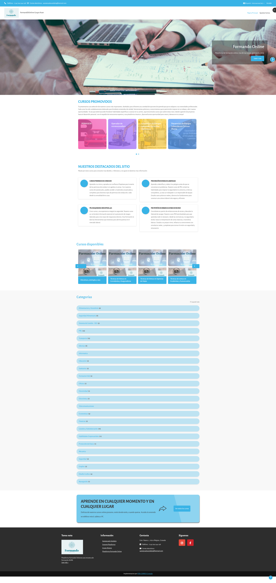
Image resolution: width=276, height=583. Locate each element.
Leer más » (64, 562)
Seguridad (82, 459)
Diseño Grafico (84, 474)
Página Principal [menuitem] (252, 13)
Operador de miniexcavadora (118, 125)
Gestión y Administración (88, 428)
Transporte (83, 338)
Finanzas (82, 421)
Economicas (83, 413)
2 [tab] (138, 154)
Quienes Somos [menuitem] (265, 13)
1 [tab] (136, 154)
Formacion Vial (84, 376)
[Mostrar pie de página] (271, 578)
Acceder (269, 3)
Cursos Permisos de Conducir (100, 181)
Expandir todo (195, 302)
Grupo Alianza (107, 548)
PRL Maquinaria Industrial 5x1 (100, 208)
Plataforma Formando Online (112, 551)
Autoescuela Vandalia (109, 541)
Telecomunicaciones (86, 406)
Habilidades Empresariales (89, 436)
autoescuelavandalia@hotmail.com (54, 3)
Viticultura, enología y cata (90, 280)
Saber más (257, 58)
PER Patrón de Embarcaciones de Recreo (166, 208)
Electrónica (83, 398)
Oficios (81, 383)
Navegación (83, 481)
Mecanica (82, 451)
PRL (80, 330)
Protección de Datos (86, 444)
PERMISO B (86, 123)
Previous (80, 266)
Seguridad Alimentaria (87, 315)
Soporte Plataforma (108, 544)
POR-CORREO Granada (145, 573)
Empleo (82, 466)
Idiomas (82, 346)
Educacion (82, 361)
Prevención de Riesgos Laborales (163, 181)
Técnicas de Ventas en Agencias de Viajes (151, 279)
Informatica (83, 353)
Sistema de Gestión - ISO (88, 323)
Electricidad (83, 391)
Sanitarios (82, 368)
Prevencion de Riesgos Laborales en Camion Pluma (181, 126)
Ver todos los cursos (182, 508)
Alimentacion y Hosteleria (88, 308)
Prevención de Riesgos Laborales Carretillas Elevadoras (151, 126)
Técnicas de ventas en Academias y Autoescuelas (180, 279)
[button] (254, 3)
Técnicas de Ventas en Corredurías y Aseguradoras (120, 279)
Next (195, 266)
